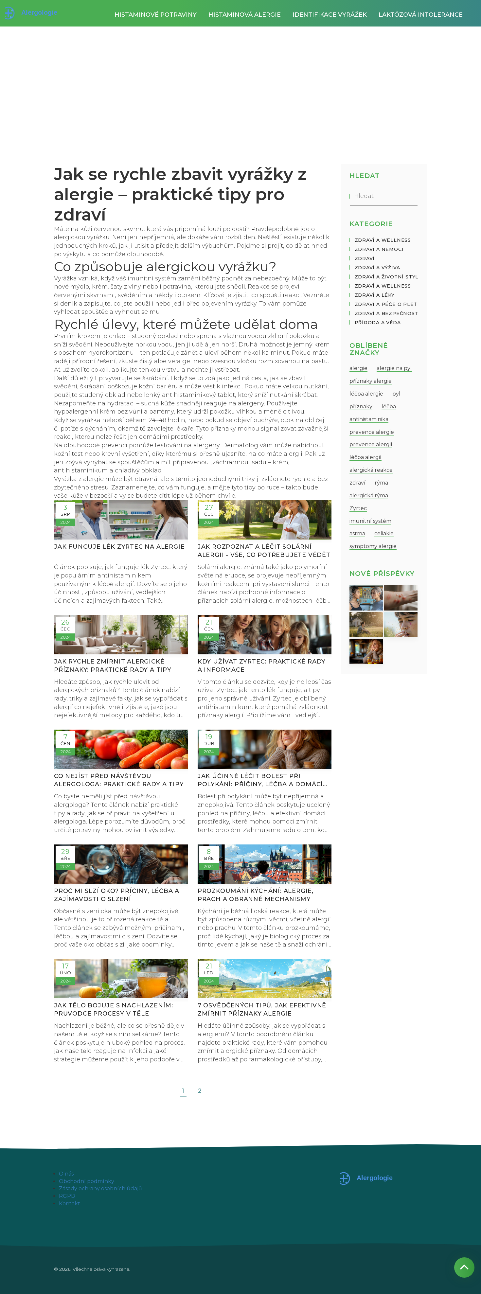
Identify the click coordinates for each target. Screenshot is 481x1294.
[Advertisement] (240, 75)
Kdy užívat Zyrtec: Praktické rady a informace (262, 665)
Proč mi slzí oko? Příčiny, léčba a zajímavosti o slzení (116, 895)
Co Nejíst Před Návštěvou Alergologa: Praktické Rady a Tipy (119, 780)
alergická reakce (371, 470)
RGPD (67, 1196)
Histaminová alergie (244, 14)
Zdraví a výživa (377, 268)
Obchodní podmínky (86, 1181)
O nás (66, 1174)
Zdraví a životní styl (387, 277)
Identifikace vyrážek (330, 14)
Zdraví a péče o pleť (386, 304)
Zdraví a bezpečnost (387, 313)
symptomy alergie (373, 546)
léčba (389, 406)
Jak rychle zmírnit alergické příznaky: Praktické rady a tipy (112, 665)
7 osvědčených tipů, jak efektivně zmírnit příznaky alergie (262, 1009)
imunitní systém (370, 521)
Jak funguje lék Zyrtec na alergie (119, 546)
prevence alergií (370, 444)
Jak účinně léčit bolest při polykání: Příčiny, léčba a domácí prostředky (260, 780)
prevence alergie (371, 432)
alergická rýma (368, 495)
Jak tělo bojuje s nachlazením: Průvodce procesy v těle (113, 1009)
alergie (358, 368)
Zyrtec (358, 508)
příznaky (360, 406)
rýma (381, 483)
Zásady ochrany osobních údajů (100, 1188)
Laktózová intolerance (421, 14)
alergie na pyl (394, 368)
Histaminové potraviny (156, 14)
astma (357, 533)
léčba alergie (366, 394)
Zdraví (365, 258)
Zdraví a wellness (383, 240)
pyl (396, 394)
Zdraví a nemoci (379, 249)
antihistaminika (368, 419)
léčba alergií (365, 457)
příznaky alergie (370, 381)
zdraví (357, 483)
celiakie (384, 533)
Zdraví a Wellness (383, 286)
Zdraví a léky (375, 295)
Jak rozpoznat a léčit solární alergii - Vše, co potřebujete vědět (264, 550)
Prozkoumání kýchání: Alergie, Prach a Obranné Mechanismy (255, 895)
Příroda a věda (378, 323)
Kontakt (69, 1203)
